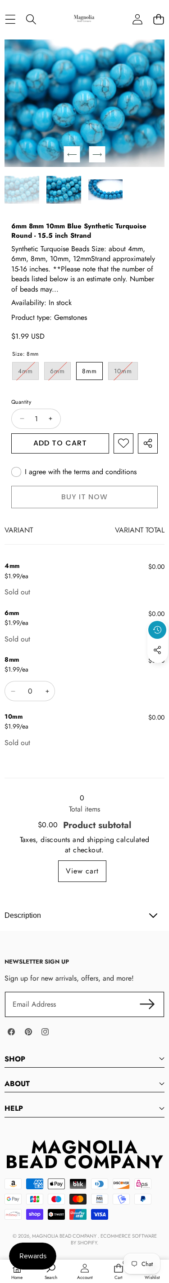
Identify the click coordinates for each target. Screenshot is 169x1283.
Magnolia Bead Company (65, 1235)
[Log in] (137, 19)
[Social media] (157, 650)
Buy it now (84, 497)
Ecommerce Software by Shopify (114, 1239)
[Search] (31, 19)
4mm (28, 373)
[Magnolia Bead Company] (84, 19)
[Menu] (10, 19)
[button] (158, 19)
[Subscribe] (147, 1004)
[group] (22, 189)
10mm (126, 373)
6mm (60, 373)
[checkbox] (74, 472)
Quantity (21, 402)
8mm (89, 371)
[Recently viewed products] (157, 630)
